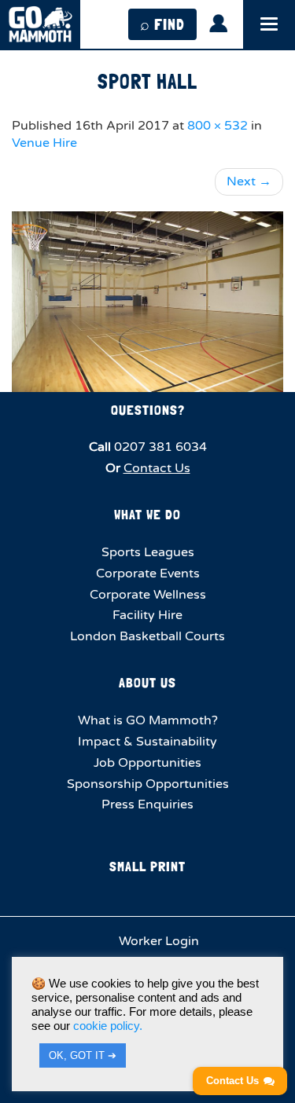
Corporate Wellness (148, 595)
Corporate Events (148, 573)
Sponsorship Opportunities (148, 784)
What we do (147, 514)
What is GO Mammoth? (148, 720)
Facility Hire (147, 615)
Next (249, 181)
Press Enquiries (147, 804)
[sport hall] (147, 301)
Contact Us (157, 468)
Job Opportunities (147, 763)
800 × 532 (217, 126)
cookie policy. (107, 1026)
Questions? (148, 409)
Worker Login (157, 941)
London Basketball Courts (147, 636)
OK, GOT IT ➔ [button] (82, 1055)
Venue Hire (44, 143)
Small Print (147, 866)
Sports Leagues (147, 552)
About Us (147, 682)
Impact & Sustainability (147, 741)
